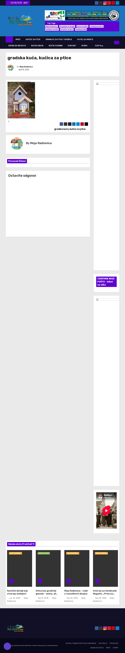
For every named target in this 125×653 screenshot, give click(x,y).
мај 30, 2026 (72, 598)
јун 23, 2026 (15, 598)
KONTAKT (72, 45)
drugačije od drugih (67, 26)
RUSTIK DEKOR (37, 45)
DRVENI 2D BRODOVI (17, 45)
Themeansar (52, 645)
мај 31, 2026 (43, 598)
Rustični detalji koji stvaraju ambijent (17, 592)
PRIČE (18, 39)
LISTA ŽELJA (103, 643)
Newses (41, 645)
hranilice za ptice (67, 29)
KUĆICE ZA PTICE (33, 39)
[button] (112, 42)
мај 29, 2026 (101, 598)
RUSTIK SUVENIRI (56, 45)
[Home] (9, 39)
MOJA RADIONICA (15, 553)
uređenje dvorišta (52, 29)
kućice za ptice (82, 26)
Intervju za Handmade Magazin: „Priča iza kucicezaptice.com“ (105, 593)
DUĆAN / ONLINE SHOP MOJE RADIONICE (81, 643)
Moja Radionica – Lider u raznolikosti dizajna (76, 592)
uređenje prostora (96, 26)
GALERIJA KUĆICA (97, 648)
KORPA (84, 45)
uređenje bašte (80, 29)
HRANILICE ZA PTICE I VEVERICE (59, 39)
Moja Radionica (51, 26)
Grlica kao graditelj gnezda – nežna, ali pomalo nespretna (46, 593)
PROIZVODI (114, 643)
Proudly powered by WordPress (18, 645)
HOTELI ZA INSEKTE (85, 39)
